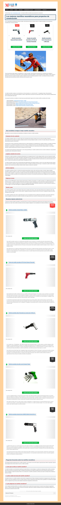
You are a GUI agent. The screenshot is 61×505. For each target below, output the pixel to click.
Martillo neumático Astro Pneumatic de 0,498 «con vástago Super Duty (28, 103)
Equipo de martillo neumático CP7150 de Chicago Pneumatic (22, 262)
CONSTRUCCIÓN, (13, 496)
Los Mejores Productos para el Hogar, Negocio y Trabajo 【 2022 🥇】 (11, 5)
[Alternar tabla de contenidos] (54, 493)
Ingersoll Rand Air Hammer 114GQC (20, 100)
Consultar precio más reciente (31, 238)
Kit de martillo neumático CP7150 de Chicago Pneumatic (28, 101)
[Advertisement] (30, 85)
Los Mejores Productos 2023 (30, 503)
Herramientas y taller (13, 495)
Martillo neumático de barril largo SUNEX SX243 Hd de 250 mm (22, 414)
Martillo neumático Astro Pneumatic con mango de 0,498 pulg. (22, 312)
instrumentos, (18, 496)
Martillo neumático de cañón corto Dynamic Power (24, 104)
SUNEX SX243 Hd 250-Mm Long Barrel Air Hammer (25, 105)
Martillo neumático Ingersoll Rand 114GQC (18, 209)
